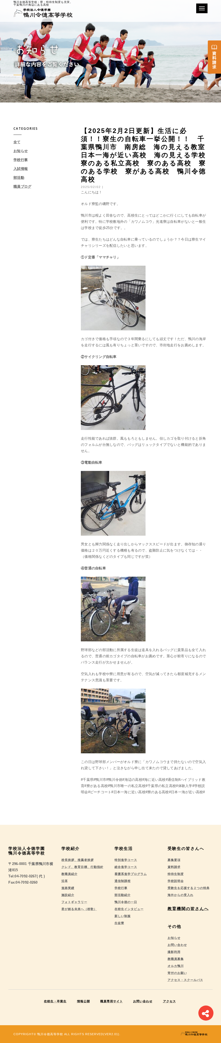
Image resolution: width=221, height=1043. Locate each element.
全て (17, 142)
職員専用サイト (111, 1001)
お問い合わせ (177, 944)
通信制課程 (123, 881)
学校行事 (20, 160)
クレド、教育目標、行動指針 (82, 866)
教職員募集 (176, 958)
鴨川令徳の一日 (126, 902)
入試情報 (20, 169)
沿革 (64, 881)
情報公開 (83, 1001)
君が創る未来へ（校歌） (79, 909)
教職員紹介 (69, 874)
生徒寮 (119, 923)
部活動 (18, 178)
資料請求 (174, 866)
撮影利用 (174, 951)
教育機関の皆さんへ (188, 908)
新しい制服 (123, 916)
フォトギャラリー (74, 902)
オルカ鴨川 (176, 965)
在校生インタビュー (129, 909)
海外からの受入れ (181, 895)
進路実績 (67, 888)
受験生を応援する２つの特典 (189, 888)
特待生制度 (176, 874)
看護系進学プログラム (131, 874)
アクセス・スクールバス (185, 980)
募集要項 (174, 859)
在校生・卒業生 (55, 1001)
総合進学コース (126, 866)
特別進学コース (126, 859)
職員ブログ (22, 186)
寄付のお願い (177, 972)
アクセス (169, 1001)
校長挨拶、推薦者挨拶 (77, 859)
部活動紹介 (123, 895)
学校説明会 (176, 881)
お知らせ (20, 151)
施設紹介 (67, 895)
